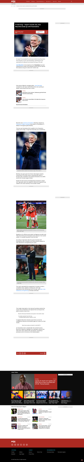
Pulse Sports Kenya (50, 452)
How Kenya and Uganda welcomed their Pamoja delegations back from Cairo (41, 401)
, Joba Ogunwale (38, 85)
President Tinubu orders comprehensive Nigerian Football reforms (45, 412)
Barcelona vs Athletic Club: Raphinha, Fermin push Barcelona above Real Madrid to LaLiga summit (24, 427)
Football (27, 1)
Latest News (13, 3)
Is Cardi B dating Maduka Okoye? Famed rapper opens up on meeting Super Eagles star (24, 419)
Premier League (20, 409)
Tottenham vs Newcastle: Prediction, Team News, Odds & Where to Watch (45, 419)
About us (30, 452)
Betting (33, 1)
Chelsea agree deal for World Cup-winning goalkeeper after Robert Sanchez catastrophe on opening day (24, 412)
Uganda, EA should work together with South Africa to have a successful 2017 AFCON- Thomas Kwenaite (45, 382)
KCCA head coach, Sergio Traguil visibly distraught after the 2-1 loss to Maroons (16, 401)
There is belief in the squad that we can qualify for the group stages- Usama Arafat (29, 401)
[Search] (71, 1)
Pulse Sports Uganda (61, 452)
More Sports (48, 1)
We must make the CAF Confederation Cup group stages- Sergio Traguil (54, 401)
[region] (42, 397)
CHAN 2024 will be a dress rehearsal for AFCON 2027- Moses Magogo (66, 401)
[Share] (46, 32)
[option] (17, 397)
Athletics (20, 452)
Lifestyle (59, 1)
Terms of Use (39, 452)
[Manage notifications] (82, 460)
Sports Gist (55, 1)
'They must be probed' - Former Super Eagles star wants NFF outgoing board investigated (45, 427)
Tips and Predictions (40, 1)
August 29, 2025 (33, 317)
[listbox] (42, 397)
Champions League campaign (23, 124)
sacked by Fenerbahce (28, 122)
